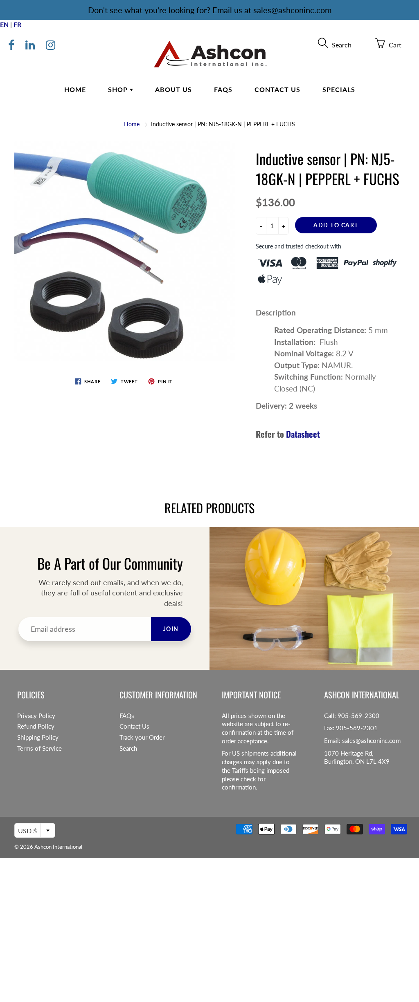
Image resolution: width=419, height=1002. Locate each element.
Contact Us (277, 89)
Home (75, 89)
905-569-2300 (358, 715)
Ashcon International (58, 846)
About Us (173, 89)
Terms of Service (39, 748)
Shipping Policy (38, 737)
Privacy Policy (36, 715)
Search (128, 748)
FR (17, 24)
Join (171, 628)
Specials (338, 89)
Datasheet (303, 434)
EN (4, 24)
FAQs (223, 89)
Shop (119, 89)
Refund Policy (35, 726)
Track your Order (141, 737)
